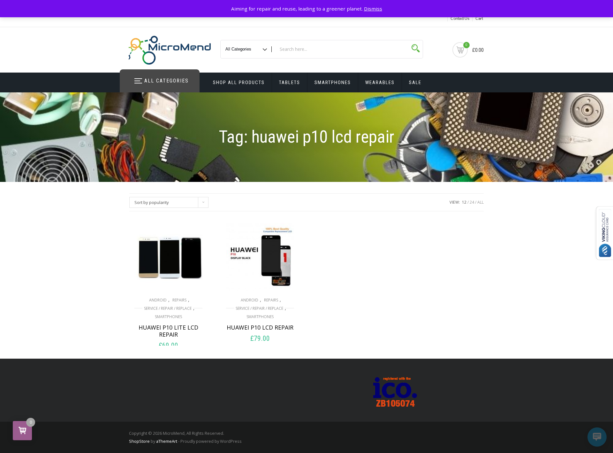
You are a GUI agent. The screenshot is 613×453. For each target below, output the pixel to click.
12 (464, 202)
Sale (415, 82)
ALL (480, 202)
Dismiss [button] (373, 8)
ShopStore (139, 441)
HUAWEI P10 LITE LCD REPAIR (168, 331)
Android (158, 300)
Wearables (380, 82)
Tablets (289, 82)
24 (472, 202)
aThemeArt (166, 441)
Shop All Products (239, 82)
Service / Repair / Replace (168, 308)
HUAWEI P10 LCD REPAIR (260, 327)
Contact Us (459, 18)
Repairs (179, 300)
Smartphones (332, 82)
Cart (479, 18)
